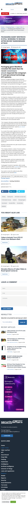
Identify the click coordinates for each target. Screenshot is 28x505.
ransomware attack (9, 72)
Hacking (3, 196)
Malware (3, 28)
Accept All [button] (13, 501)
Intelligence (4, 464)
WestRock (4, 206)
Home (2, 27)
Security (9, 359)
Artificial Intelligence (7, 466)
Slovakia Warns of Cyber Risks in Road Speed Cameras (13, 270)
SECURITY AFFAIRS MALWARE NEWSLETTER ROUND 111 (14, 356)
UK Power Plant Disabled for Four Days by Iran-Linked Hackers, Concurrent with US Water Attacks (16, 365)
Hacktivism (4, 461)
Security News (20, 203)
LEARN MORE (7, 435)
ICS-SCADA (4, 487)
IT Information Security (6, 199)
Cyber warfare (10, 369)
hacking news (10, 196)
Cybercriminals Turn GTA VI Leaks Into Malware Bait (12, 238)
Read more (5, 242)
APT (2, 452)
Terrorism (4, 485)
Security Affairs (12, 203)
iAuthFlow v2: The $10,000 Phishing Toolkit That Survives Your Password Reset (16, 348)
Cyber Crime (19, 27)
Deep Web (4, 457)
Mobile (3, 475)
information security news (20, 196)
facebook (6, 191)
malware (15, 199)
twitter (21, 191)
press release (22, 126)
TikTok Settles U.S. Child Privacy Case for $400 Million (16, 339)
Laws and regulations (12, 342)
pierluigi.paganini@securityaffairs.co (10, 431)
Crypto (3, 489)
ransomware (4, 203)
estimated (17, 166)
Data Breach (5, 455)
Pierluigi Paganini (6, 47)
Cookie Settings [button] (6, 501)
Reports (3, 478)
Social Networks (6, 482)
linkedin (13, 191)
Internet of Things (6, 468)
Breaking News (10, 27)
